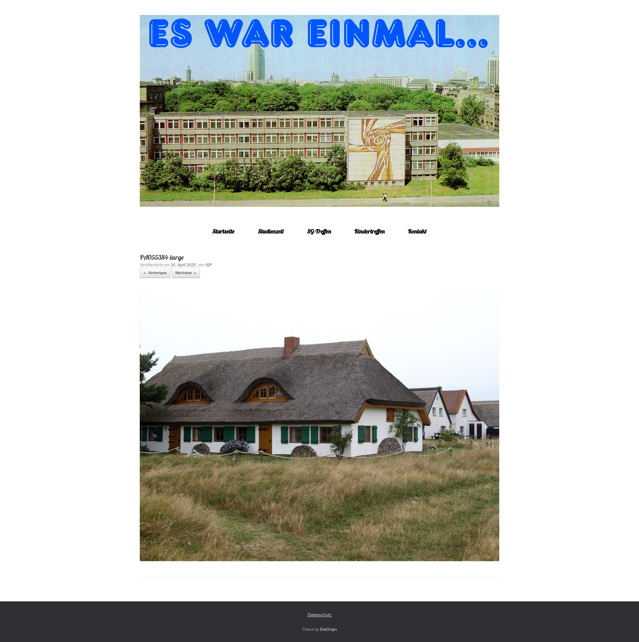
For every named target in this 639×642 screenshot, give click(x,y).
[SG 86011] (319, 111)
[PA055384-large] (319, 559)
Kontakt (417, 231)
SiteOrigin (328, 629)
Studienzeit (271, 231)
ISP (209, 264)
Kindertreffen (369, 231)
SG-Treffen (319, 231)
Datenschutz (320, 614)
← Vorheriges (155, 272)
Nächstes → (185, 272)
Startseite (223, 231)
